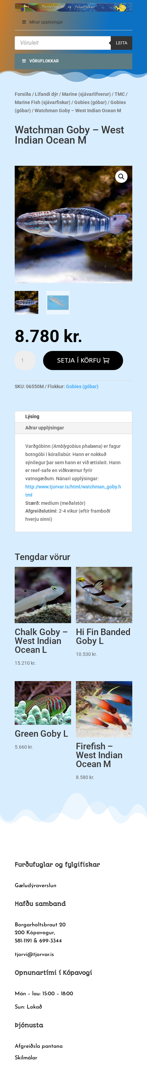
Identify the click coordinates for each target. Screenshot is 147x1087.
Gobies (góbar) (90, 102)
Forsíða (23, 94)
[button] (121, 177)
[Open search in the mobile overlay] (73, 43)
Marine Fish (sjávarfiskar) (42, 102)
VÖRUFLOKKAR (44, 61)
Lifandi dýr (46, 94)
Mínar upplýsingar (46, 22)
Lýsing (32, 416)
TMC (120, 94)
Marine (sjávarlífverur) (86, 94)
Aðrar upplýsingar (44, 427)
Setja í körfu (79, 360)
